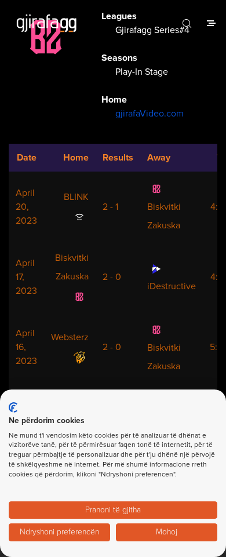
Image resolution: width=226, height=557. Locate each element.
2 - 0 (112, 277)
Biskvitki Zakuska (164, 216)
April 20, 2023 (26, 207)
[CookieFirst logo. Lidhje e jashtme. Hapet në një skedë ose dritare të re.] (13, 407)
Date (27, 157)
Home (76, 157)
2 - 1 (110, 207)
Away (158, 157)
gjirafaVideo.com (149, 113)
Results (118, 157)
